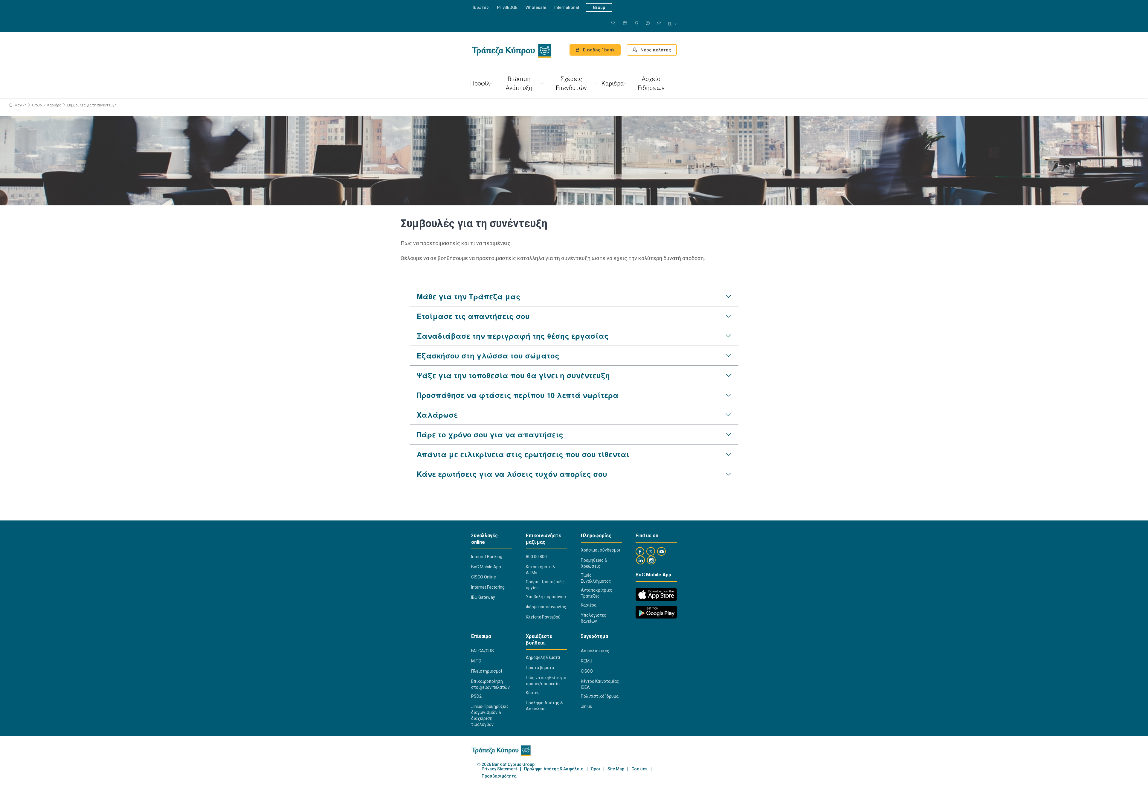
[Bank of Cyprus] (511, 51)
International (566, 7)
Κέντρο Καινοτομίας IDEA (600, 684)
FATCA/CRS (482, 650)
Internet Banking (486, 556)
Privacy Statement (499, 769)
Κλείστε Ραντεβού (543, 617)
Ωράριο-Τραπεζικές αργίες (545, 584)
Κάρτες (533, 692)
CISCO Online (483, 577)
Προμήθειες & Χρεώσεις (594, 563)
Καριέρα (613, 83)
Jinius (586, 706)
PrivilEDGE (507, 7)
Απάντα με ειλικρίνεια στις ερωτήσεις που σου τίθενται (523, 454)
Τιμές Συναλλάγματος (596, 578)
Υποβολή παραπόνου (546, 596)
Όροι (595, 769)
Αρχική (20, 105)
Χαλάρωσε (437, 415)
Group (599, 7)
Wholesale (536, 7)
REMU (586, 661)
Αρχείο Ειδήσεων (651, 83)
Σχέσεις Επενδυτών (571, 83)
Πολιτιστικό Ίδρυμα (600, 696)
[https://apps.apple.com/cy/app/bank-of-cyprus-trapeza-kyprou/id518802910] (656, 594)
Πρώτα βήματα (540, 667)
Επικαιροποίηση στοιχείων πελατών (490, 684)
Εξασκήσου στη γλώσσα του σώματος (488, 355)
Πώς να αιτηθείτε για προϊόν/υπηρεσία (546, 680)
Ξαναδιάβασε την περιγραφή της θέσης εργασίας (513, 336)
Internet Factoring (488, 587)
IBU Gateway (483, 597)
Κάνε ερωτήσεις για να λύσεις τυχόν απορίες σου (512, 474)
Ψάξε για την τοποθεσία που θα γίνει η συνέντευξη (513, 375)
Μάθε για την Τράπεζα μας (468, 296)
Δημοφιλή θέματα (543, 657)
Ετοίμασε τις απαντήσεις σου (473, 316)
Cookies (639, 769)
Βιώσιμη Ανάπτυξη (519, 83)
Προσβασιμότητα (499, 776)
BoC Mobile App (486, 566)
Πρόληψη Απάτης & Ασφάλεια (544, 705)
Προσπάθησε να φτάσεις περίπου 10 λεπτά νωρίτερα (518, 395)
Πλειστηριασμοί (486, 671)
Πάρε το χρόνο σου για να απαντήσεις (490, 434)
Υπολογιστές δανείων (593, 618)
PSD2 (476, 696)
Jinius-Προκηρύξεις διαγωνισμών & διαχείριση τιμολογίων (490, 715)
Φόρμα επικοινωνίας (546, 606)
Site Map (615, 769)
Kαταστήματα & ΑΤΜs (540, 569)
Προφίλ (480, 83)
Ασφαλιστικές (595, 650)
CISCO (587, 671)
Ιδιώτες (481, 7)
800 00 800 (536, 556)
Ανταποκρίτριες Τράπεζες (596, 593)
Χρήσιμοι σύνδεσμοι (600, 550)
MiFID (476, 661)
